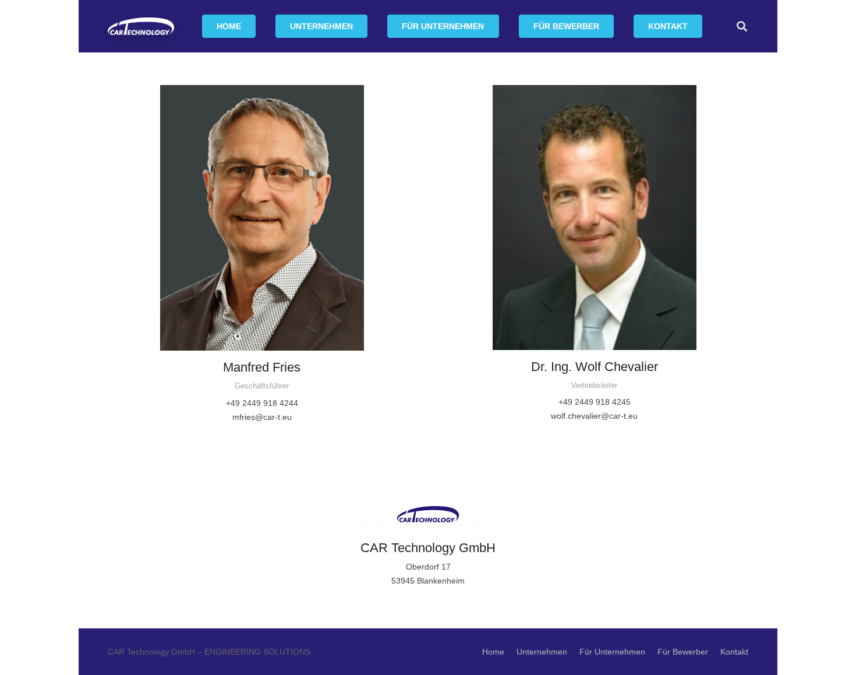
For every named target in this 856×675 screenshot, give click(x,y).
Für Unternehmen (612, 651)
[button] (360, 26)
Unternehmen (542, 651)
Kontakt (734, 651)
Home (493, 651)
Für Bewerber (682, 651)
